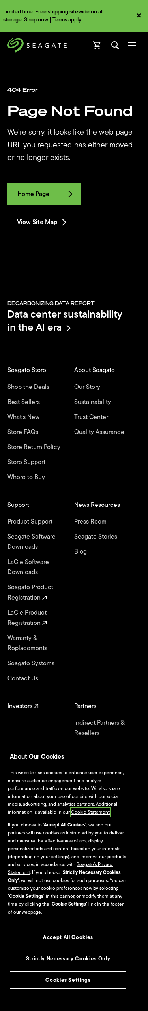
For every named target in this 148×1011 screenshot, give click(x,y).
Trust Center (92, 417)
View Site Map (37, 222)
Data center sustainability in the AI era (64, 320)
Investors (20, 706)
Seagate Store (27, 370)
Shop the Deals (29, 387)
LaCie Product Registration (27, 617)
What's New (24, 417)
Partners (86, 706)
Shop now (36, 19)
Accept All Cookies (68, 937)
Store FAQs (23, 432)
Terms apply (66, 19)
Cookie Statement (90, 812)
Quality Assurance (100, 432)
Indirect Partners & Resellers (99, 728)
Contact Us (23, 678)
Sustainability (93, 402)
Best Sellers (24, 402)
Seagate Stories (96, 536)
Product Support (30, 521)
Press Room (91, 521)
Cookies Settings (68, 980)
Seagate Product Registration (30, 592)
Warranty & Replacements (28, 643)
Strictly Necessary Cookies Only (68, 958)
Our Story (88, 387)
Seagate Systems (31, 663)
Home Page (33, 194)
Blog (81, 551)
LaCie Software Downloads (28, 567)
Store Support (27, 462)
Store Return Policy (34, 447)
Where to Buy (27, 477)
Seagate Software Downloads (31, 541)
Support (19, 505)
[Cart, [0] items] (97, 45)
